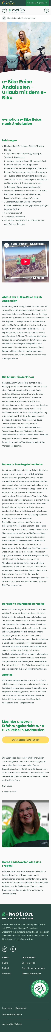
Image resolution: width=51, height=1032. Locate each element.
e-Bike (5, 962)
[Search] (4, 18)
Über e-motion (28, 962)
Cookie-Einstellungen (12, 1014)
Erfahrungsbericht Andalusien (25, 739)
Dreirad (5, 968)
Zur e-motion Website (12, 1024)
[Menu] (5, 10)
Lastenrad (6, 973)
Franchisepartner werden (33, 968)
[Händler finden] (46, 10)
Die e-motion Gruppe (31, 973)
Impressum (7, 1008)
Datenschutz (21, 1008)
